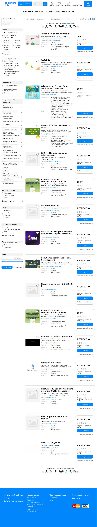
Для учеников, (61, 48)
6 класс (6, 52)
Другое (6, 75)
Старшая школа (9, 37)
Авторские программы (59, 296)
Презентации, (56, 375)
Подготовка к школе (11, 63)
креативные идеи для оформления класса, (58, 112)
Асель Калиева (51, 94)
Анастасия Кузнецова (53, 343)
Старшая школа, (61, 103)
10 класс (18, 45)
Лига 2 (53, 69)
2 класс (6, 43)
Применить (7, 267)
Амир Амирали (51, 289)
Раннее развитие (10, 58)
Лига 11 (53, 426)
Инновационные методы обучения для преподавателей (61, 168)
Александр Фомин (52, 187)
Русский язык (55, 345)
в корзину (84, 48)
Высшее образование (11, 65)
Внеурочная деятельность (60, 100)
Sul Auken (50, 369)
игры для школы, (57, 46)
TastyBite (45, 60)
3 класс (6, 45)
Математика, (55, 136)
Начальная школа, (57, 102)
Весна (53, 42)
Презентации (55, 72)
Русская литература (58, 190)
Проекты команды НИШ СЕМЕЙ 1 (57, 285)
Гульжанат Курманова (54, 161)
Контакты (76, 498)
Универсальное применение (9, 68)
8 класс (17, 40)
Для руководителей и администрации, (57, 108)
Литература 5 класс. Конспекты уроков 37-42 (53, 311)
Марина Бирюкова (52, 134)
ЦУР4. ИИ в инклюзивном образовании (54, 154)
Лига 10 (53, 213)
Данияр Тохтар (51, 397)
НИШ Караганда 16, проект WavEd (54, 417)
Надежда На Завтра (51, 363)
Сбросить (18, 267)
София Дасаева (52, 423)
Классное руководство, (59, 98)
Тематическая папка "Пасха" (55, 34)
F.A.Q (51, 500)
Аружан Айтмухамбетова (54, 66)
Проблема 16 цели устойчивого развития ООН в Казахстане (57, 390)
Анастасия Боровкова (53, 40)
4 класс (6, 47)
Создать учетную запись (13, 501)
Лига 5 (53, 239)
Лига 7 (53, 269)
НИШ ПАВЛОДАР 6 (51, 443)
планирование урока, (58, 194)
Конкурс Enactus (56, 164)
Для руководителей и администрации (11, 72)
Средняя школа (9, 35)
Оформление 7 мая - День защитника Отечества (54, 87)
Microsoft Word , (86, 399)
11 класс (17, 47)
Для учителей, (56, 117)
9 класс (17, 43)
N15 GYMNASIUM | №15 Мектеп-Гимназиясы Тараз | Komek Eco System (57, 233)
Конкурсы (64, 375)
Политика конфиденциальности (35, 501)
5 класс (6, 49)
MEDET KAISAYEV (52, 447)
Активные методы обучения (60, 349)
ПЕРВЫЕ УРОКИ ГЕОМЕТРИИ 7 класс (56, 126)
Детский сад (8, 61)
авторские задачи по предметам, (58, 142)
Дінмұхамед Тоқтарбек (54, 266)
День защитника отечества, (60, 97)
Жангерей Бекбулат (53, 210)
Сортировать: (55, 19)
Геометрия (63, 136)
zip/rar (79, 44)
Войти (6, 498)
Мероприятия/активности (61, 118)
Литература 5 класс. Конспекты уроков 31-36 (53, 180)
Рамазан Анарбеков (53, 237)
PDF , (79, 190)
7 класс (6, 54)
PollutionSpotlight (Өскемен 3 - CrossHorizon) (57, 259)
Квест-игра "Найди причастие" (57, 336)
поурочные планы (57, 195)
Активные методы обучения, (60, 140)
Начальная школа (10, 33)
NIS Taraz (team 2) (50, 205)
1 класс (6, 40)
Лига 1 (53, 450)
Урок (59, 146)
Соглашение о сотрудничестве (33, 510)
